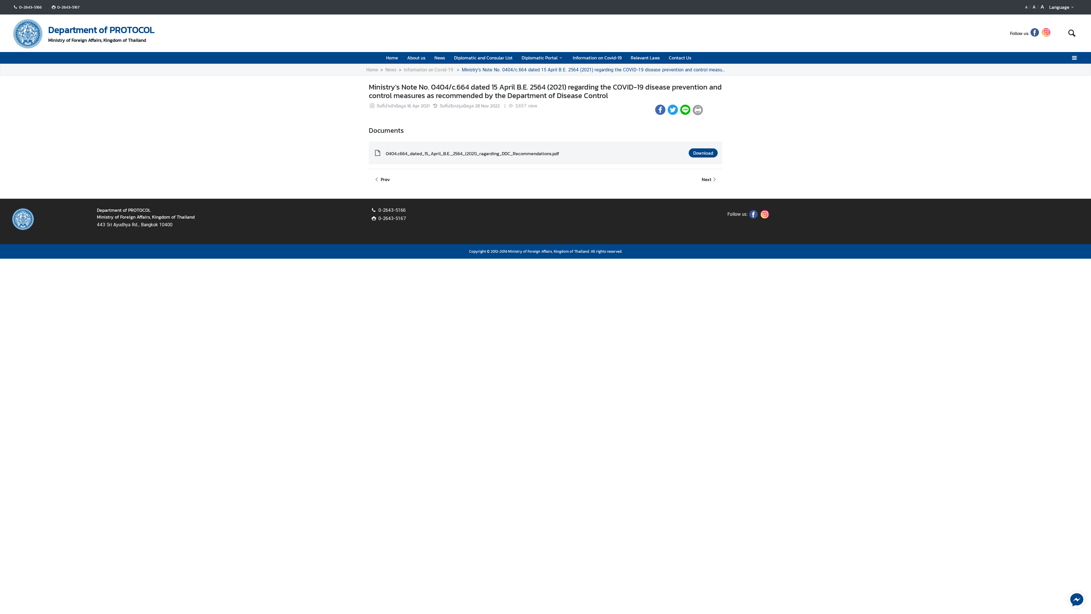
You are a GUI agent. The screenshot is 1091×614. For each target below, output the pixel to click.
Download (703, 153)
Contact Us (680, 57)
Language (1059, 7)
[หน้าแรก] (28, 34)
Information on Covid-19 (597, 57)
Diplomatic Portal (539, 57)
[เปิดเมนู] (1074, 58)
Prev (385, 179)
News (439, 57)
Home (392, 57)
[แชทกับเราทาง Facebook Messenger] (1077, 599)
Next (706, 179)
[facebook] (1034, 33)
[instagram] (1046, 33)
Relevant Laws (645, 57)
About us (416, 57)
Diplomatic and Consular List (483, 57)
